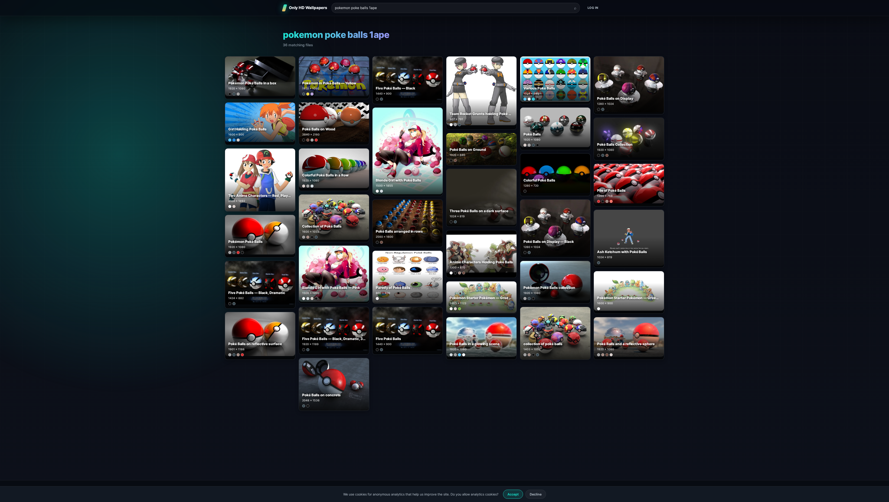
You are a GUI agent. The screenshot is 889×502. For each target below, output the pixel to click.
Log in (593, 8)
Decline (536, 494)
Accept (513, 494)
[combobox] (453, 8)
